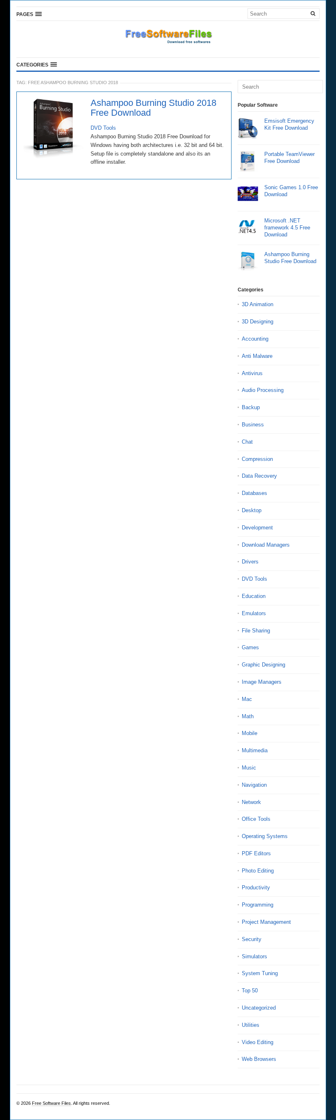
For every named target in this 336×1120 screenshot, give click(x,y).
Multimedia (255, 750)
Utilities (250, 1025)
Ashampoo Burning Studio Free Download (290, 257)
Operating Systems (265, 836)
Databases (254, 493)
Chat (247, 442)
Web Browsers (259, 1059)
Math (248, 716)
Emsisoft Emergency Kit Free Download (289, 124)
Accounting (255, 339)
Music (249, 768)
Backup (251, 407)
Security (251, 939)
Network (251, 802)
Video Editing (257, 1042)
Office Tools (256, 819)
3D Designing (257, 321)
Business (253, 424)
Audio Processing (263, 390)
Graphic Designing (263, 665)
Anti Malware (257, 356)
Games (250, 647)
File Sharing (256, 631)
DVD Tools (103, 128)
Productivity (256, 887)
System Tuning (260, 973)
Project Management (266, 922)
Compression (257, 459)
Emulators (254, 613)
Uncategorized (259, 1008)
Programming (257, 905)
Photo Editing (258, 871)
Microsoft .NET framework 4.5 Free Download (287, 228)
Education (254, 596)
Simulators (254, 956)
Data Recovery (259, 476)
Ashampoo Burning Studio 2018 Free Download (153, 108)
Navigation (254, 785)
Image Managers (262, 682)
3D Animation (257, 304)
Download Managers (266, 545)
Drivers (250, 562)
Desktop (251, 510)
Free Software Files (51, 1103)
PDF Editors (256, 853)
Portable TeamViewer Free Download (289, 157)
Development (257, 527)
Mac (247, 699)
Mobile (249, 733)
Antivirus (252, 373)
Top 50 (250, 990)
